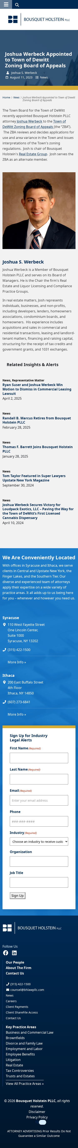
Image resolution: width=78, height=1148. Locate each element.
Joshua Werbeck (29, 121)
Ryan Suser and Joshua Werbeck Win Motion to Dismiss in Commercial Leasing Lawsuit (36, 389)
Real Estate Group (33, 154)
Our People (15, 962)
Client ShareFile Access (22, 1012)
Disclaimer (37, 1111)
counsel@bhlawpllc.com (27, 990)
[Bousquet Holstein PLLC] (39, 19)
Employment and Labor (24, 1048)
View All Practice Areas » (25, 1083)
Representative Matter (28, 380)
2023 (29, 77)
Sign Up (17, 895)
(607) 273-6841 (19, 702)
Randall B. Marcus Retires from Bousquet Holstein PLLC (36, 420)
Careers (11, 1001)
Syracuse (10, 617)
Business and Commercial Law (29, 1032)
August (15, 77)
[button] (6, 4)
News (44, 77)
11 (22, 77)
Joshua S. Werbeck (23, 261)
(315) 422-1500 (19, 649)
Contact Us (15, 973)
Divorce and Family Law (24, 1043)
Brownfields (15, 1038)
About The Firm (18, 967)
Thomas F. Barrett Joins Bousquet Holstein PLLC (37, 449)
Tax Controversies (20, 1070)
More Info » (17, 662)
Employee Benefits (20, 1054)
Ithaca (8, 675)
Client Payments (17, 1007)
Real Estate (14, 1065)
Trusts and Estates (20, 1076)
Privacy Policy (37, 1117)
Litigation (13, 1059)
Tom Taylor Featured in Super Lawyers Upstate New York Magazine (34, 478)
